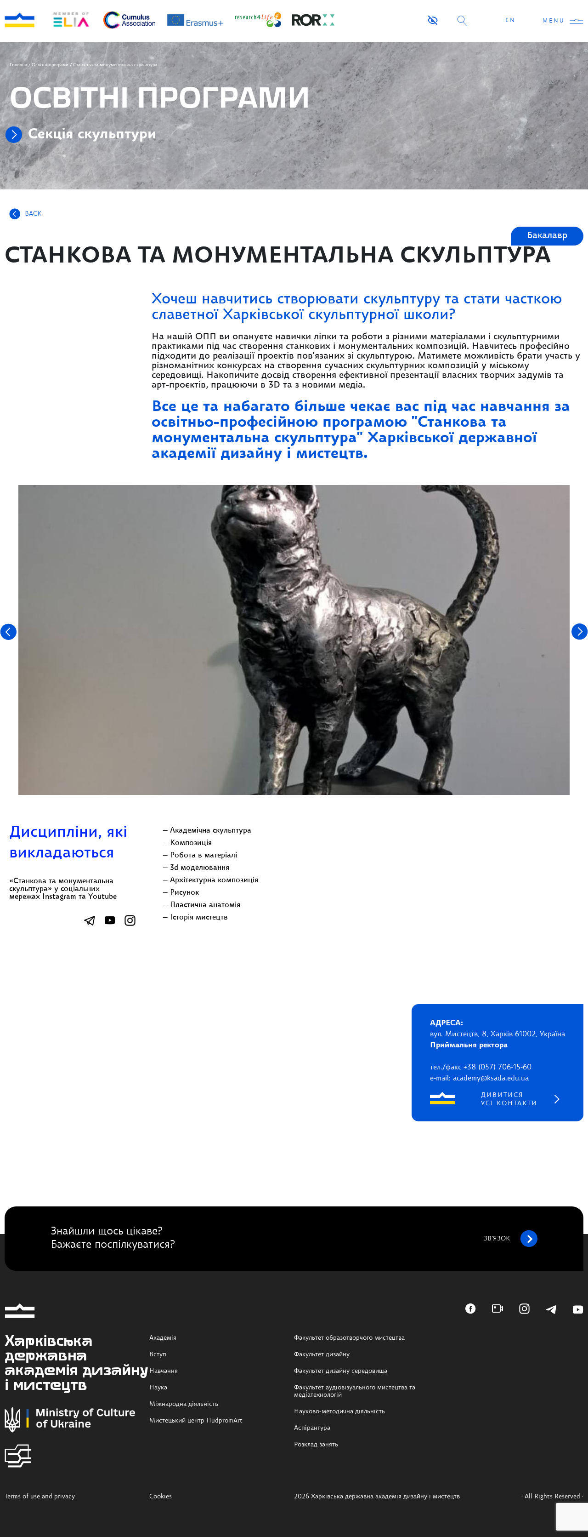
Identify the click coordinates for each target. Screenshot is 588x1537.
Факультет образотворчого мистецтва (349, 1338)
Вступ (157, 1354)
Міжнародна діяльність (183, 1404)
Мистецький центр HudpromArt (196, 1420)
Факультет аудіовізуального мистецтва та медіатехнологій (354, 1391)
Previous (8, 631)
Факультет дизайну (322, 1354)
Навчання (163, 1371)
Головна (18, 65)
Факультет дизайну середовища (340, 1371)
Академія (162, 1338)
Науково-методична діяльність (339, 1411)
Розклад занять (316, 1444)
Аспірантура (312, 1428)
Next (579, 631)
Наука (158, 1387)
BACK (33, 214)
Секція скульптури (92, 135)
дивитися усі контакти (509, 1099)
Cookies (160, 1496)
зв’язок (497, 1238)
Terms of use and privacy (40, 1496)
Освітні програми (50, 65)
